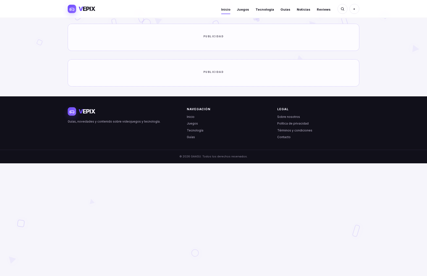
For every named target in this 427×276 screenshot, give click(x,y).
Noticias (303, 9)
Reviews (324, 9)
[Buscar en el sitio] (342, 9)
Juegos (243, 9)
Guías (285, 9)
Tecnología (265, 9)
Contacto (284, 137)
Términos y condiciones (294, 130)
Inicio (225, 9)
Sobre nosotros (288, 117)
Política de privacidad (293, 123)
